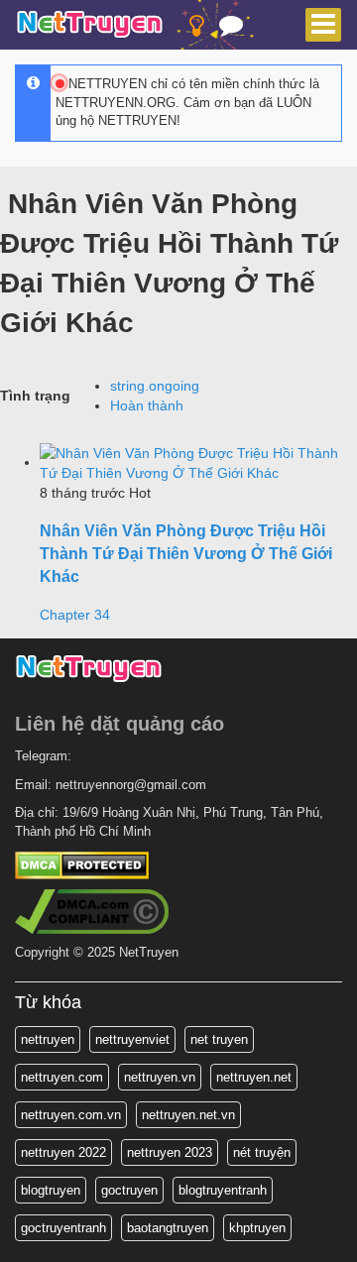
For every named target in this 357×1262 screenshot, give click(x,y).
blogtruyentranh (222, 1190)
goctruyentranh (63, 1227)
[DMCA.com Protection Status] (82, 864)
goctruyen (129, 1190)
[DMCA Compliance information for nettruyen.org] (92, 909)
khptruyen (257, 1227)
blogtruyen (50, 1190)
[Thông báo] (231, 30)
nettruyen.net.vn (188, 1114)
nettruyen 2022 (63, 1152)
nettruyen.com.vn (71, 1114)
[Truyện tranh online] (90, 26)
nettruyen (47, 1039)
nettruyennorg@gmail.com (131, 784)
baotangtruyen (167, 1227)
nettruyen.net (254, 1077)
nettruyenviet (132, 1039)
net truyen (219, 1039)
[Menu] (323, 25)
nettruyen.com (62, 1077)
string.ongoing (154, 386)
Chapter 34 (75, 615)
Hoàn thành (146, 405)
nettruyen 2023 (169, 1152)
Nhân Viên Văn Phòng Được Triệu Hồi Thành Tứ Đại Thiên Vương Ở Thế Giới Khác (186, 553)
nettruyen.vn (159, 1077)
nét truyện (262, 1152)
